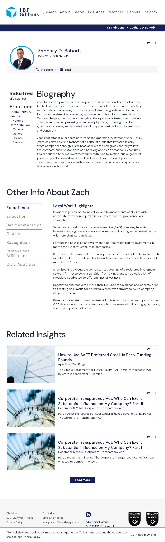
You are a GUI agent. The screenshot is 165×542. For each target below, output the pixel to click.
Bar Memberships (24, 224)
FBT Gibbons (115, 28)
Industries (96, 12)
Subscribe (49, 513)
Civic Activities (21, 264)
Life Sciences (18, 99)
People (79, 12)
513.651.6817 (48, 70)
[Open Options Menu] (155, 42)
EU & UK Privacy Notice (19, 517)
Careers (134, 12)
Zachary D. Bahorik (142, 28)
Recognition (18, 242)
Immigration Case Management (61, 522)
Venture (18, 121)
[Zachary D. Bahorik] (22, 57)
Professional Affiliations (18, 253)
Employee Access (53, 517)
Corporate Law (20, 125)
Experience (17, 207)
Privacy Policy (14, 522)
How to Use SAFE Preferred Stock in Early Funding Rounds (104, 357)
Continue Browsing (143, 535)
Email (67, 70)
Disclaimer (12, 513)
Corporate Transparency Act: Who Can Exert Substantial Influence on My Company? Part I (100, 445)
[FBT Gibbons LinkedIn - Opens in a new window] (88, 514)
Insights (150, 12)
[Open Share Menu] (149, 42)
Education (16, 216)
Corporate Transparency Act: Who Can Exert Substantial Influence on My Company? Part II (100, 401)
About (65, 12)
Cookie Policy (31, 537)
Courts (13, 233)
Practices (116, 12)
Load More (82, 480)
